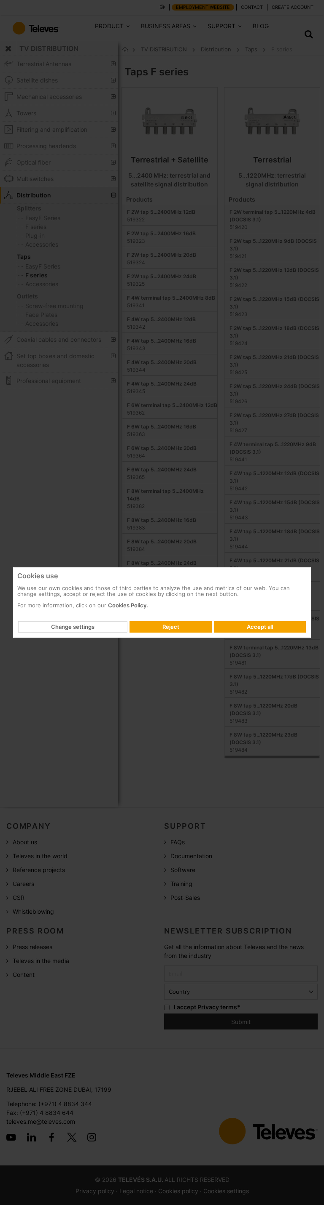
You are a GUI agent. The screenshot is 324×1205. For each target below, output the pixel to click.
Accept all (260, 626)
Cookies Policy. (128, 605)
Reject (170, 626)
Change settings (72, 626)
